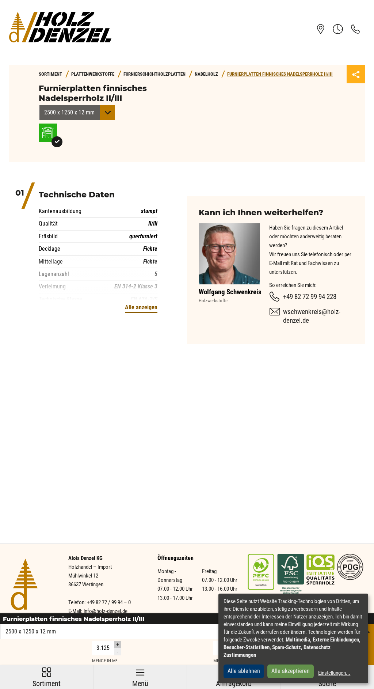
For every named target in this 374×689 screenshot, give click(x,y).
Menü (140, 677)
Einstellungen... (334, 673)
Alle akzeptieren (290, 670)
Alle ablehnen (244, 670)
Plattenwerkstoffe (92, 74)
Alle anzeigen (141, 307)
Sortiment (47, 677)
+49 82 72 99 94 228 (309, 296)
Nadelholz (206, 74)
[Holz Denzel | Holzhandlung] (60, 27)
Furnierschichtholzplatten (154, 74)
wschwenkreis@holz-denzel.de (311, 316)
